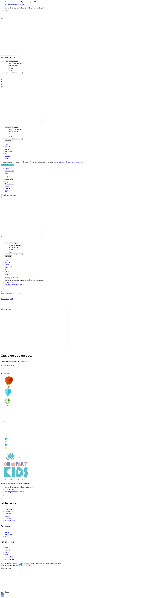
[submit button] (19, 293)
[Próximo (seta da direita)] (163, 299)
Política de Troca (10, 520)
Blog (6, 158)
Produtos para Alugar (9, 195)
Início (6, 144)
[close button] (1, 291)
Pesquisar (8, 140)
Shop (6, 153)
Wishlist (7, 516)
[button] (1, 163)
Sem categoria (9, 171)
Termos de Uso (9, 559)
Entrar (7, 10)
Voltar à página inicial (7, 365)
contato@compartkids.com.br (64, 162)
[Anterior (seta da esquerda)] (3, 299)
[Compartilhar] (160, 2)
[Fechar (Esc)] (165, 2)
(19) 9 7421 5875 (10, 489)
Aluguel (7, 149)
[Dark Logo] (7, 55)
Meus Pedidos (9, 511)
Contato (7, 156)
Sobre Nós (8, 146)
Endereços (8, 514)
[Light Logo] (17, 55)
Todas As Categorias (7, 165)
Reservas (8, 518)
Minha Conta (9, 509)
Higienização (9, 151)
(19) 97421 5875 (14, 57)
